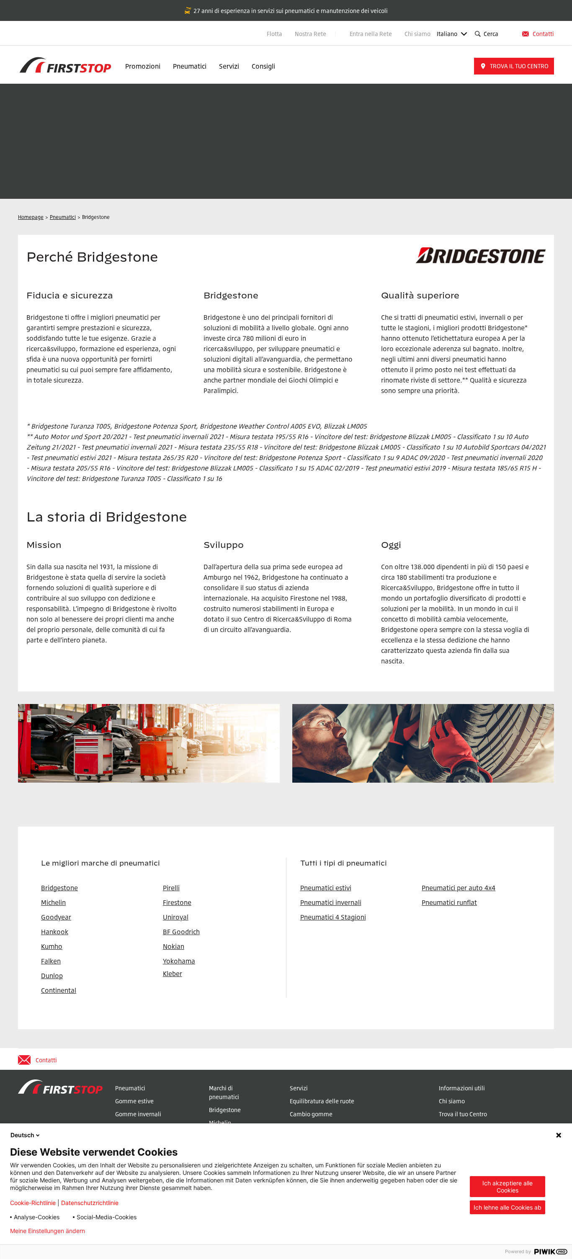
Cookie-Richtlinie (33, 1202)
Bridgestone (225, 1109)
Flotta (274, 33)
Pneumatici (189, 66)
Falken (51, 961)
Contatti (543, 33)
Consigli (263, 66)
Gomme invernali (138, 1114)
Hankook (54, 932)
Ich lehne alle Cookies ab (507, 1207)
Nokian (173, 946)
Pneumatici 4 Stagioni (333, 917)
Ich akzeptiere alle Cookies (507, 1186)
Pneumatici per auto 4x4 (458, 888)
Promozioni (142, 66)
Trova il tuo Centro (463, 1114)
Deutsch (22, 1134)
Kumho (51, 946)
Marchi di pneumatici (224, 1092)
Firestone (177, 902)
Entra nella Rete (371, 33)
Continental (58, 990)
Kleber (172, 973)
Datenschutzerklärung (128, 1231)
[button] (514, 66)
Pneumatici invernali (330, 902)
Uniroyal (175, 917)
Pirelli (171, 888)
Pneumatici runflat (449, 902)
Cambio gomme (311, 1114)
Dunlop (52, 975)
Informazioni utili (462, 1088)
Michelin (220, 1122)
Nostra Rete (311, 33)
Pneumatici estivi (325, 888)
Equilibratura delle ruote (322, 1101)
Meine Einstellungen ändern (47, 1231)
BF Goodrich (181, 932)
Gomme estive (134, 1101)
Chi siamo (417, 33)
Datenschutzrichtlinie (90, 1202)
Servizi (229, 66)
